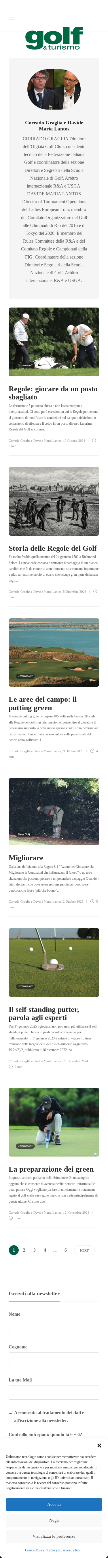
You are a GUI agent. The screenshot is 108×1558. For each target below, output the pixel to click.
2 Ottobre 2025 (73, 901)
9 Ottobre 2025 (73, 751)
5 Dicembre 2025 (74, 591)
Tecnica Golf (25, 365)
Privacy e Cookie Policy (63, 1550)
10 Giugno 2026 (74, 440)
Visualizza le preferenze (54, 1536)
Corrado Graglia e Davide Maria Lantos (35, 440)
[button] (99, 1445)
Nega (54, 1520)
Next (84, 1250)
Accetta (54, 1504)
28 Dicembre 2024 (75, 1061)
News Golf (24, 834)
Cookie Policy (34, 1550)
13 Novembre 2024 (76, 1212)
